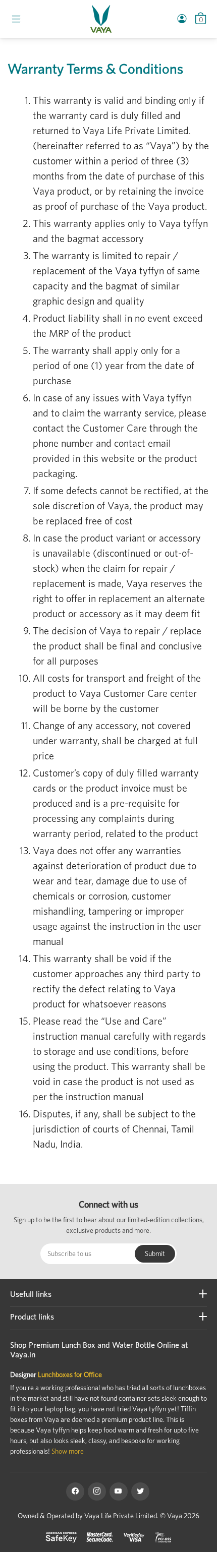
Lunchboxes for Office (70, 1374)
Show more (67, 1451)
